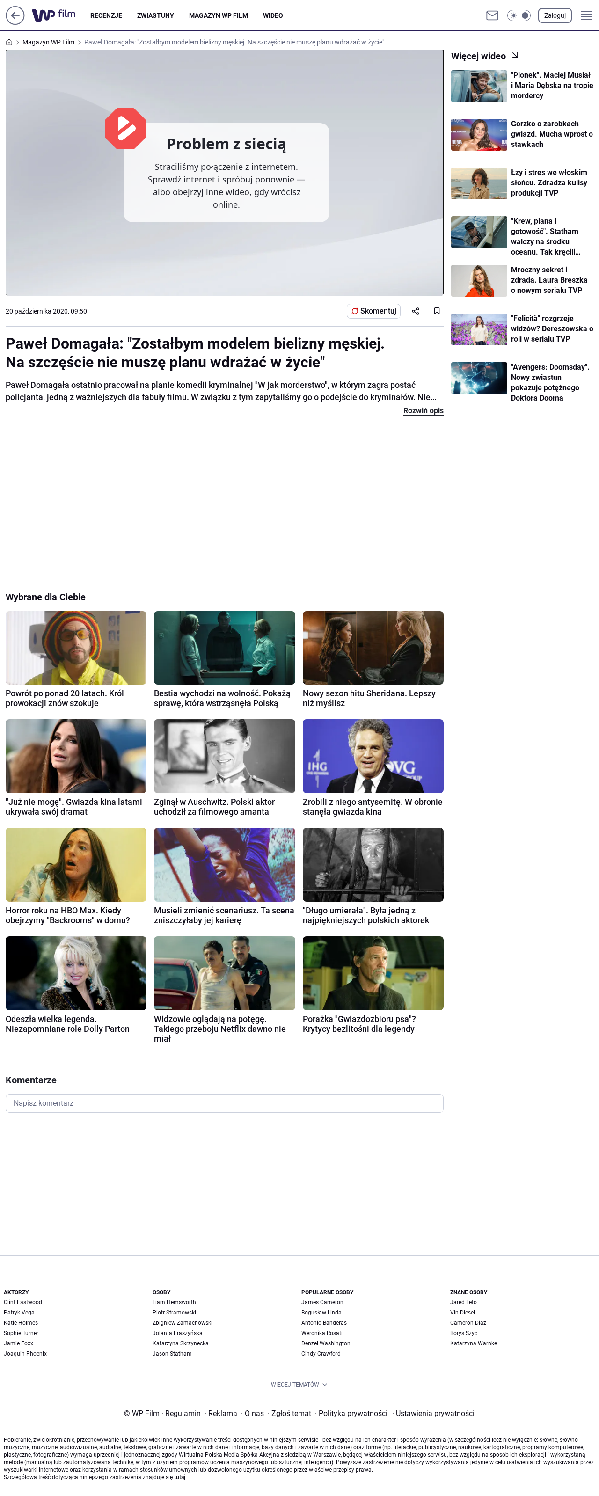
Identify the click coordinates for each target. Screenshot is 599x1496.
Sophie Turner (21, 1333)
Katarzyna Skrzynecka (181, 1343)
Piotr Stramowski (174, 1312)
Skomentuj (378, 310)
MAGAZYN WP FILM (218, 15)
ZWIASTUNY (155, 15)
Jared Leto (463, 1302)
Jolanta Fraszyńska (178, 1333)
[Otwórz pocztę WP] (492, 15)
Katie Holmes (21, 1323)
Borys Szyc (463, 1333)
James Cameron (322, 1302)
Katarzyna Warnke (473, 1343)
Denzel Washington (326, 1343)
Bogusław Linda (321, 1312)
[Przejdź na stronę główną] (15, 22)
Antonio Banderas (324, 1323)
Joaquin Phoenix (25, 1353)
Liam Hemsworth (174, 1302)
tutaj (179, 1477)
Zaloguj (555, 15)
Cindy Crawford (321, 1353)
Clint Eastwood (23, 1302)
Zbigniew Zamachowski (182, 1323)
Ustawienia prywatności (433, 1413)
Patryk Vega (19, 1312)
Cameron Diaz (468, 1323)
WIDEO (273, 15)
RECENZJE (106, 15)
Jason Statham (172, 1353)
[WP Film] (61, 15)
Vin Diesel (462, 1312)
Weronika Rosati (322, 1333)
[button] (519, 15)
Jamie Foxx (18, 1343)
